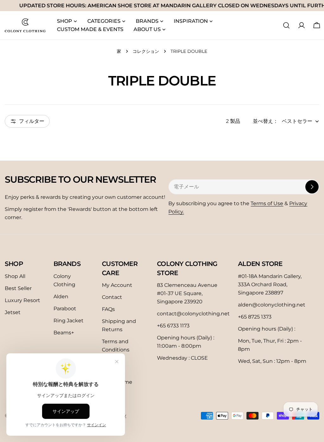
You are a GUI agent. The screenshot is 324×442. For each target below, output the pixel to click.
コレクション (146, 51)
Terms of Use (267, 203)
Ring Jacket (68, 321)
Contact (112, 297)
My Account (117, 285)
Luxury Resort (22, 300)
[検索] (286, 25)
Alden (60, 297)
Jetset (13, 312)
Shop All (15, 276)
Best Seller (18, 288)
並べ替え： (265, 121)
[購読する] (312, 186)
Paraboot (64, 309)
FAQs (108, 309)
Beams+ (63, 333)
